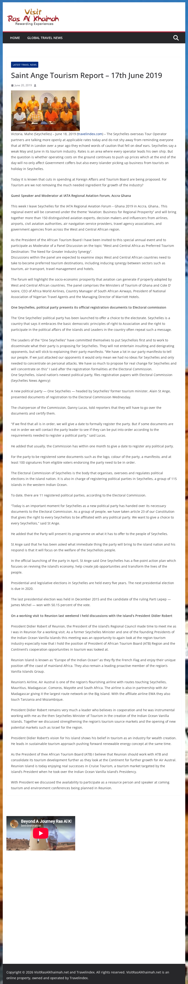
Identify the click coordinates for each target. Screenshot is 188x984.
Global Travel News (45, 38)
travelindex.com (90, 134)
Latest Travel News (24, 64)
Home (15, 38)
